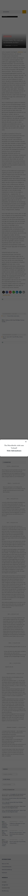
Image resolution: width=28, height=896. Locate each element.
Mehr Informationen (14, 450)
